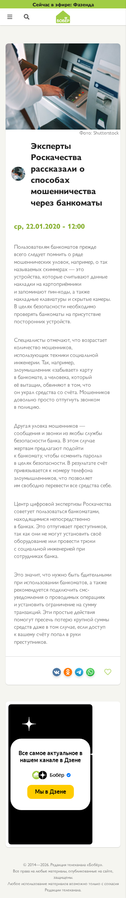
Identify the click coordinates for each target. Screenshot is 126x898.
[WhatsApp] (90, 674)
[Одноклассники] (68, 674)
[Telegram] (79, 674)
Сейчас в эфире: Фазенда (63, 4)
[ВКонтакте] (56, 674)
